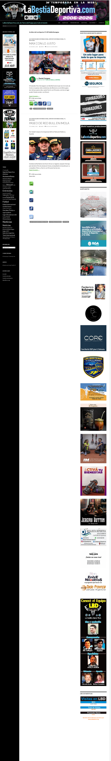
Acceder (5, 274)
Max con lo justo (42, 43)
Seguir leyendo (34, 96)
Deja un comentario (51, 46)
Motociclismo (7, 219)
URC (9, 238)
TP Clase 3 (5, 238)
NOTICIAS (32, 40)
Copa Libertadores (7, 188)
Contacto (101, 22)
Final (13, 195)
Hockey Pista (8, 210)
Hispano (9, 206)
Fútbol (6, 201)
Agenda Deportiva (9, 172)
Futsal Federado (12, 199)
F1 (64, 39)
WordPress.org (6, 280)
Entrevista (7, 190)
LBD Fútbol (84, 22)
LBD (59, 22)
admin (42, 46)
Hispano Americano (7, 208)
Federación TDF (7, 195)
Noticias (50, 108)
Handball (5, 206)
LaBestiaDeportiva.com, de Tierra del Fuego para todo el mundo (25, 23)
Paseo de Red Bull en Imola (49, 123)
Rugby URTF (6, 231)
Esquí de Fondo (6, 193)
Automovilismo (8, 176)
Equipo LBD (65, 22)
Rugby (12, 229)
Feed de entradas (7, 276)
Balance (4, 185)
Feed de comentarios (8, 278)
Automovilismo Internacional (39, 39)
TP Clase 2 (12, 237)
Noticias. (65, 221)
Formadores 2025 (74, 22)
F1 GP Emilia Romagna (39, 108)
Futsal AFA (10, 197)
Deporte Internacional (56, 39)
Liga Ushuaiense (8, 215)
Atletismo (5, 174)
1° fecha (4, 170)
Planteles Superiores (7, 227)
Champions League (7, 186)
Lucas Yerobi (6, 217)
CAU (14, 185)
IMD (14, 210)
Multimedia (92, 22)
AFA (7, 170)
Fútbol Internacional (9, 204)
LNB (15, 215)
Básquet (9, 185)
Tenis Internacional (9, 235)
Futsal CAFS (5, 199)
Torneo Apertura (6, 237)
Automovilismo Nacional (8, 182)
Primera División (7, 229)
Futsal (4, 197)
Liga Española (7, 212)
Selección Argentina (8, 233)
